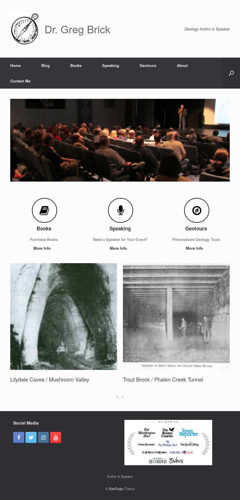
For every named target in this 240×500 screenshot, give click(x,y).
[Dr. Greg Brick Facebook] (18, 446)
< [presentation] (117, 405)
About (182, 65)
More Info (42, 248)
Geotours (148, 65)
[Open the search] (231, 73)
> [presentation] (122, 405)
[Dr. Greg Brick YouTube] (55, 446)
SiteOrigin (116, 497)
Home (15, 65)
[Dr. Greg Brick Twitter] (31, 446)
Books (76, 65)
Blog (45, 65)
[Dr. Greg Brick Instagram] (43, 446)
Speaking (110, 65)
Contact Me (20, 81)
